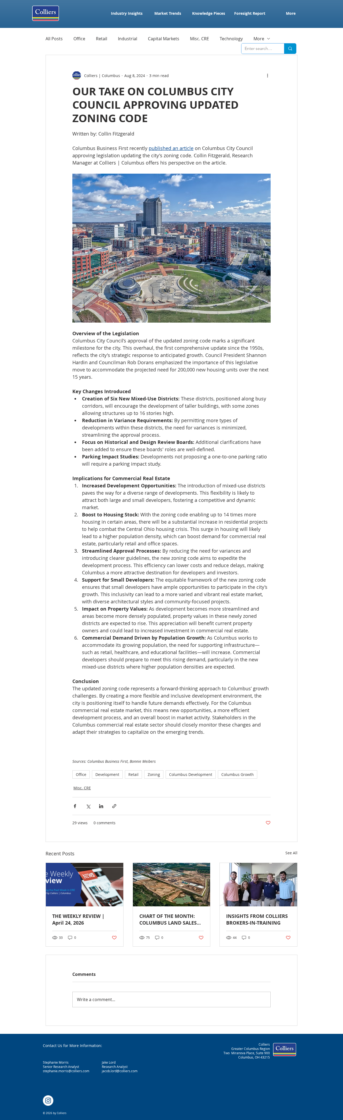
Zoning (154, 774)
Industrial (127, 39)
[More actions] (267, 75)
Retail (101, 39)
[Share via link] (114, 806)
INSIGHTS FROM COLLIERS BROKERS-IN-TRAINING (257, 919)
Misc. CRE (199, 39)
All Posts (54, 39)
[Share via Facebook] (74, 806)
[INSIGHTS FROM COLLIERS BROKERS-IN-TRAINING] (258, 884)
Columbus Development (190, 774)
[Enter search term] (290, 48)
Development (107, 774)
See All (291, 852)
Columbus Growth (237, 774)
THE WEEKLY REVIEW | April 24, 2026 (78, 919)
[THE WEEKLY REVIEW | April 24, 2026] (84, 884)
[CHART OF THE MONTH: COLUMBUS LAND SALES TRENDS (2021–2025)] (171, 884)
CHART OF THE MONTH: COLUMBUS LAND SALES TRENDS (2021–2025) (168, 919)
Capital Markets (163, 39)
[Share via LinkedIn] (101, 806)
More (258, 39)
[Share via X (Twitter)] (88, 806)
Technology (231, 39)
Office (79, 39)
